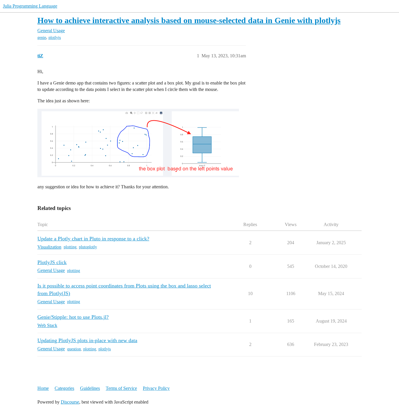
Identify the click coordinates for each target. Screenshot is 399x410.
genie (41, 37)
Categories (64, 388)
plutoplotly (88, 247)
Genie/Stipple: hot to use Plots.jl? (73, 317)
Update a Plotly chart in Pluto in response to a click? (93, 239)
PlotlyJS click (52, 262)
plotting (70, 247)
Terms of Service (121, 388)
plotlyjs (54, 37)
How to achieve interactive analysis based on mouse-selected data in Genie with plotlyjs (189, 20)
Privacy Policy (156, 388)
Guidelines (90, 388)
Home (43, 388)
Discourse (70, 401)
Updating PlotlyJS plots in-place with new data (87, 340)
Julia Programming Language (30, 6)
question (74, 349)
